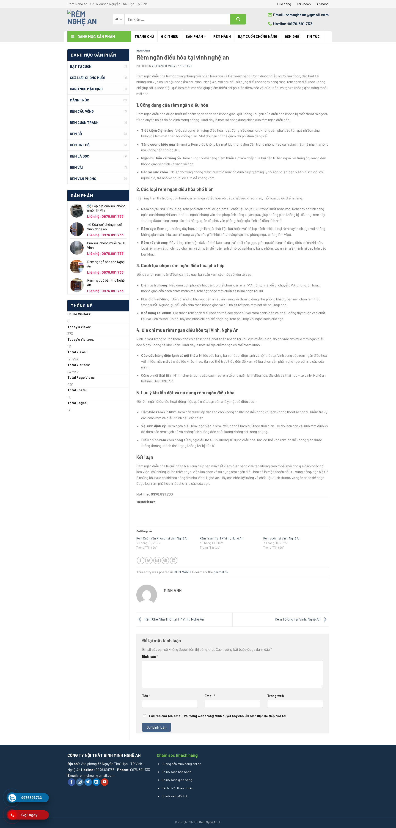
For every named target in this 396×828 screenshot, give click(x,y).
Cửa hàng (284, 4)
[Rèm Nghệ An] (86, 19)
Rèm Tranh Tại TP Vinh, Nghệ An (221, 538)
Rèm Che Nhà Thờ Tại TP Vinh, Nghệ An (174, 619)
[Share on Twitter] (149, 560)
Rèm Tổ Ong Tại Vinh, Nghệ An (298, 619)
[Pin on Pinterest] (165, 560)
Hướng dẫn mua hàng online (181, 764)
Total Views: (77, 352)
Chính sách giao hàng (177, 780)
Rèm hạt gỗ (79, 145)
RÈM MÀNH (222, 36)
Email (210, 696)
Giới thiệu (170, 36)
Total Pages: (77, 403)
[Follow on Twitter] (88, 782)
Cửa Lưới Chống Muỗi (87, 78)
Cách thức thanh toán (177, 788)
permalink (221, 572)
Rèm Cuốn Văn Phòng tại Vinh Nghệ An (162, 538)
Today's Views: (79, 327)
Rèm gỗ (76, 134)
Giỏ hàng (322, 4)
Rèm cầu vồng (82, 111)
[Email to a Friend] (157, 560)
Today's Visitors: (81, 339)
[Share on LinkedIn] (173, 560)
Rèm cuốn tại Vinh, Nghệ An (281, 538)
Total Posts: (77, 390)
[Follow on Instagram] (80, 782)
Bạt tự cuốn (80, 66)
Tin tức (313, 36)
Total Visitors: (79, 365)
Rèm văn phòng (83, 179)
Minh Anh (186, 65)
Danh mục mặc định (86, 89)
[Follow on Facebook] (71, 782)
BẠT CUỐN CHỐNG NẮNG (258, 36)
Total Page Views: (81, 377)
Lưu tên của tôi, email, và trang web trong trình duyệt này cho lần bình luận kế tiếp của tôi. (218, 716)
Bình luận (150, 657)
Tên (146, 696)
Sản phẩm (194, 36)
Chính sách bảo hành (176, 772)
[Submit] (238, 19)
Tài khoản (303, 4)
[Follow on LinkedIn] (96, 782)
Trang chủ (144, 36)
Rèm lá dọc (79, 156)
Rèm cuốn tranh (84, 122)
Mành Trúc (79, 100)
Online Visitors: (79, 314)
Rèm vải (76, 167)
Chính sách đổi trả (174, 796)
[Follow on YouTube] (104, 782)
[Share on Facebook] (140, 560)
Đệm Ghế (292, 36)
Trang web (275, 696)
